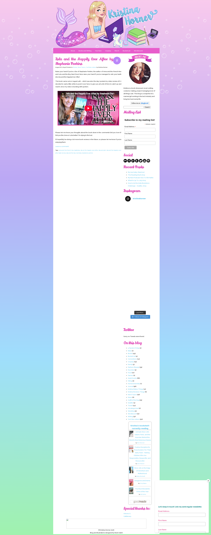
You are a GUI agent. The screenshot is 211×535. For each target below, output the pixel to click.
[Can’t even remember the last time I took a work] (140, 230)
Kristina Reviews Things (136, 392)
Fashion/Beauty (133, 367)
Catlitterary (127, 516)
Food (130, 373)
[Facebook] (129, 162)
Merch (117, 51)
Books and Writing (85, 51)
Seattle (130, 403)
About (73, 51)
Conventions (132, 359)
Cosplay (108, 51)
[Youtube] (144, 162)
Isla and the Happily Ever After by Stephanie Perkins (84, 61)
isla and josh (102, 150)
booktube (77, 150)
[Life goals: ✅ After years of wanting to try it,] (140, 300)
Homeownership (134, 383)
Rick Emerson (141, 442)
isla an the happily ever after (89, 150)
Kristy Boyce (143, 483)
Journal (130, 386)
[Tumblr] (137, 162)
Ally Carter (143, 494)
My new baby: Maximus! (136, 172)
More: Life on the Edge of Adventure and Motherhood (142, 470)
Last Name (128, 140)
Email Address (130, 127)
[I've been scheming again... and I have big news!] (140, 265)
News (130, 397)
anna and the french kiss (66, 150)
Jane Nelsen (140, 463)
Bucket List (126, 51)
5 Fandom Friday (133, 348)
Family (130, 364)
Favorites (131, 370)
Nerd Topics (81, 67)
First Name (128, 133)
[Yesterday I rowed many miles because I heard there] (140, 212)
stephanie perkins (87, 153)
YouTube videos (91, 67)
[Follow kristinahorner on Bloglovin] (140, 104)
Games (130, 375)
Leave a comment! (62, 146)
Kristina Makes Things (135, 389)
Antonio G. (127, 513)
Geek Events (132, 378)
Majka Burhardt (140, 476)
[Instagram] (148, 162)
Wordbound (138, 51)
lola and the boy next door (73, 153)
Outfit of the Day (133, 400)
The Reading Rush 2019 (136, 175)
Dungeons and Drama (142, 480)
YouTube (98, 51)
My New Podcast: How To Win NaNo (140, 177)
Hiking (130, 381)
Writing (130, 416)
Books (75, 67)
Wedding (131, 411)
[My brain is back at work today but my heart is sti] (140, 247)
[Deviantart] (125, 162)
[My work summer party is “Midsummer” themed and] (140, 283)
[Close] (208, 480)
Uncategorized (133, 408)
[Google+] (133, 162)
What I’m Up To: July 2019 (137, 180)
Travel (130, 405)
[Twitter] (140, 162)
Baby (130, 351)
